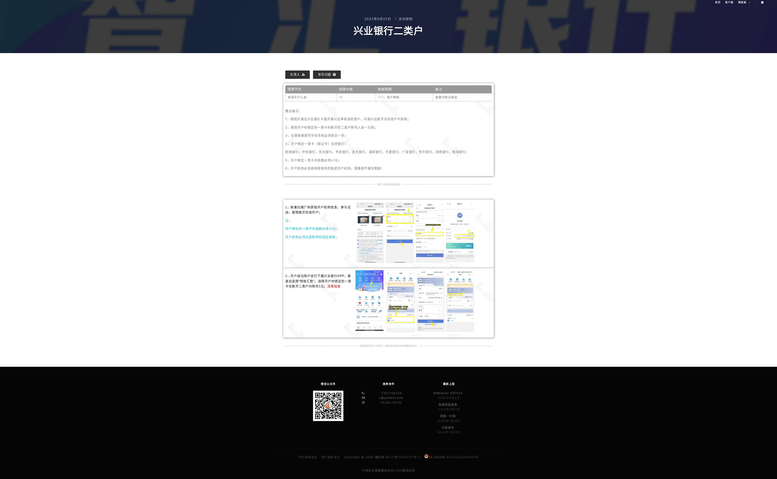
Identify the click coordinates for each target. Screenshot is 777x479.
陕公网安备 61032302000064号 (454, 457)
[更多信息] (762, 2)
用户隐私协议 (330, 457)
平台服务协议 (307, 457)
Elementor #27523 (448, 393)
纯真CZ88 (394, 470)
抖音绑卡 (448, 427)
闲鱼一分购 (448, 416)
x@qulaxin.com (391, 397)
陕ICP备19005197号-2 (403, 457)
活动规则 (405, 19)
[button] (297, 75)
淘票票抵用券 (447, 404)
